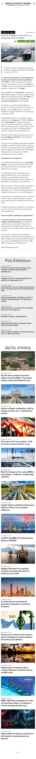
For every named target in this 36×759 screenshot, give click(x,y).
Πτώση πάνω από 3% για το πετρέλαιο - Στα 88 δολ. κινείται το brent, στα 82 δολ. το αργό (16, 442)
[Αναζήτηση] (34, 3)
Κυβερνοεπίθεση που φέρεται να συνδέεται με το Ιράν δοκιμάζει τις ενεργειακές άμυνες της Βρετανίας (17, 736)
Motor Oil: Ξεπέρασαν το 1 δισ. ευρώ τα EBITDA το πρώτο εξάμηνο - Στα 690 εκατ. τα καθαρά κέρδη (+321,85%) (17, 474)
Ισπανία (33, 41)
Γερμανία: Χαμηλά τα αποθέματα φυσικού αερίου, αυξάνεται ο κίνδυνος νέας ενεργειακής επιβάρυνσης (18, 507)
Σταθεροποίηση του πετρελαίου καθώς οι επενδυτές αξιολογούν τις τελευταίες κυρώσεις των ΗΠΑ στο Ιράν (16, 670)
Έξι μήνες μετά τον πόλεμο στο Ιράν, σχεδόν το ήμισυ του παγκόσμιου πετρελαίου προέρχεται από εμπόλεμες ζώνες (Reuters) (16, 637)
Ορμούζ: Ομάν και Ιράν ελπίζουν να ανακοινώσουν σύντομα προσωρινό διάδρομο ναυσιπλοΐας (16, 324)
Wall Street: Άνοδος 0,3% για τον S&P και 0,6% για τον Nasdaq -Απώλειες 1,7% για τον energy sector (17, 309)
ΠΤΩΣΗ (28, 41)
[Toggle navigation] (3, 3)
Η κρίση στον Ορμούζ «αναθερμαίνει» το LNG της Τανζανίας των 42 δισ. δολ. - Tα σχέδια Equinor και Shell (18, 333)
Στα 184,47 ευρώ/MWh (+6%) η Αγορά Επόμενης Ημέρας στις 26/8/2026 (17, 539)
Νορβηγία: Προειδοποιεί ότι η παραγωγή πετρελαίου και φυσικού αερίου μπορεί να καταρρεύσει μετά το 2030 (15, 571)
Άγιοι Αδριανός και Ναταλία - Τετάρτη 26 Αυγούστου (14, 316)
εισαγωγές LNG (21, 41)
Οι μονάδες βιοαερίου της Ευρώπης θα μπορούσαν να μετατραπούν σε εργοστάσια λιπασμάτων (15, 604)
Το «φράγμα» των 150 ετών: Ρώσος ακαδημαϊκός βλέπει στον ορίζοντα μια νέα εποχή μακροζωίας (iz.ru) (16, 279)
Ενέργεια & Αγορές (8, 32)
